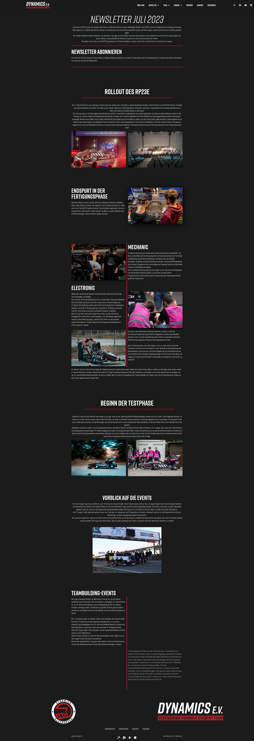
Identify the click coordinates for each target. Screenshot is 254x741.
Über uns (140, 5)
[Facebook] (240, 5)
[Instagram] (234, 5)
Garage (177, 5)
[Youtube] (246, 5)
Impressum (123, 728)
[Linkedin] (251, 5)
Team (165, 5)
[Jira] (129, 737)
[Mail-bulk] (124, 737)
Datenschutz (110, 728)
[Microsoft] (135, 737)
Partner (189, 5)
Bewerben (212, 5)
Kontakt (200, 5)
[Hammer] (118, 737)
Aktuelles (153, 5)
